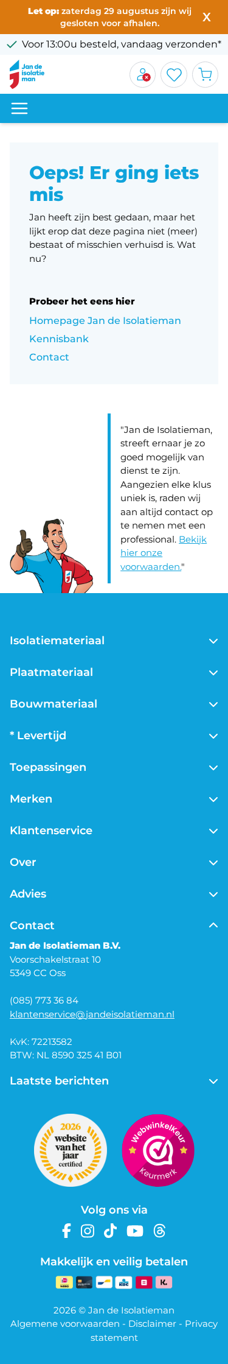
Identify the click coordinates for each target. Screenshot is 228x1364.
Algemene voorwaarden (65, 1323)
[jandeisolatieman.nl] (27, 74)
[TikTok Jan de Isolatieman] (110, 1231)
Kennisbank (59, 339)
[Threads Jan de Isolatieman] (159, 1231)
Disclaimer (152, 1323)
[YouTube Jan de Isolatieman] (134, 1231)
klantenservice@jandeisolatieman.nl (92, 1014)
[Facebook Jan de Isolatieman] (66, 1231)
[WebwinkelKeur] (158, 1150)
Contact (49, 357)
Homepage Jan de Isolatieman (105, 320)
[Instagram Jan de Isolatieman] (87, 1231)
